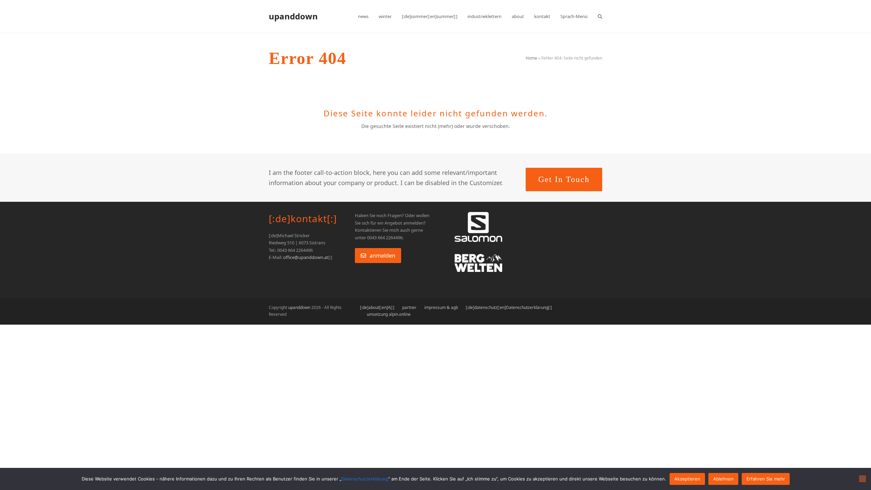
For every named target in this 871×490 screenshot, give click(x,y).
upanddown (293, 16)
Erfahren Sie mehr (765, 478)
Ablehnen (723, 478)
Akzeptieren (687, 478)
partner (409, 307)
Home (531, 58)
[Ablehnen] (862, 478)
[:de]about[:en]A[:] (377, 307)
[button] (600, 16)
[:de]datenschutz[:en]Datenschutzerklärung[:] (509, 307)
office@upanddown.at (305, 257)
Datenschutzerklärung (364, 478)
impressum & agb (441, 307)
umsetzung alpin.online (389, 314)
